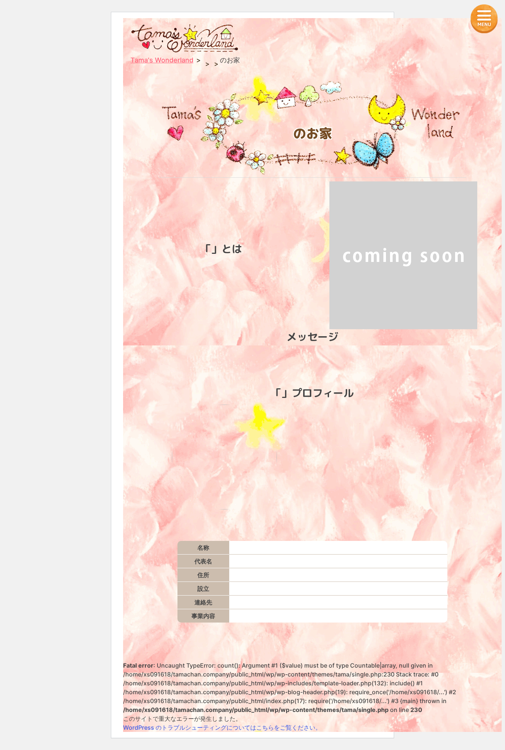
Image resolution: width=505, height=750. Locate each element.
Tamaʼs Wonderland (162, 60)
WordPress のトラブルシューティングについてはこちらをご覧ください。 (222, 727)
